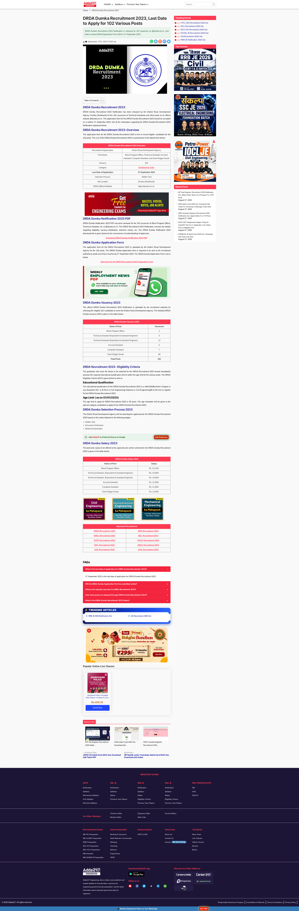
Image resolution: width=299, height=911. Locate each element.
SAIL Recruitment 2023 (104, 550)
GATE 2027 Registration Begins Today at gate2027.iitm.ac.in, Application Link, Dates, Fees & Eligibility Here (194, 225)
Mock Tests (196, 834)
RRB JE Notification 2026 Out (193, 40)
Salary (112, 795)
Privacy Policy (290, 902)
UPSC (112, 857)
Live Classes (197, 838)
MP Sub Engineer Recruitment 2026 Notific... (97, 743)
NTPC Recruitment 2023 (104, 540)
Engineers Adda (144, 813)
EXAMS (107, 4)
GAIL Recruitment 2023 (148, 550)
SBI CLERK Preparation (92, 838)
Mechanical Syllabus (91, 795)
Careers (175, 842)
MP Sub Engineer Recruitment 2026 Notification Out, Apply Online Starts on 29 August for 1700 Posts (196, 195)
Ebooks (195, 846)
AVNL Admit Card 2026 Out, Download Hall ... (125, 743)
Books (194, 850)
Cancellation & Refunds (255, 902)
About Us (168, 834)
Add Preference (161, 437)
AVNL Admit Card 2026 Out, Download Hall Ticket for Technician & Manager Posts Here (194, 205)
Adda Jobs (142, 817)
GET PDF (204, 909)
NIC (193, 788)
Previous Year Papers (136, 4)
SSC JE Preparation (91, 846)
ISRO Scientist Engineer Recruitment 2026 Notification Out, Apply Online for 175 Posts (194, 214)
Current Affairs (170, 813)
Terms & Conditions (275, 902)
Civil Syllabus (88, 799)
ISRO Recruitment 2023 (148, 531)
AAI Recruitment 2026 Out (141, 616)
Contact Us (169, 838)
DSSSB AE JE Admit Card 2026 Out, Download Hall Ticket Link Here (195, 235)
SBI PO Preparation (90, 834)
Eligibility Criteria (144, 799)
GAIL (194, 791)
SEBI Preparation (89, 842)
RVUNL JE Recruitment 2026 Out (194, 33)
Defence (113, 850)
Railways (113, 842)
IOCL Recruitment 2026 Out (192, 26)
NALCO (195, 795)
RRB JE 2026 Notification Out (100, 616)
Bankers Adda (115, 817)
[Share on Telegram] (156, 41)
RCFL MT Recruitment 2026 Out (194, 30)
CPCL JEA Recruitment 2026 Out (194, 23)
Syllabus (119, 4)
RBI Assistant (88, 853)
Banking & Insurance (118, 834)
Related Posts (89, 722)
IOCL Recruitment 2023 (104, 545)
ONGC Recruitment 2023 (148, 545)
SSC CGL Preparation (91, 850)
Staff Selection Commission (121, 838)
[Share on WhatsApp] (151, 41)
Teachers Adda (116, 813)
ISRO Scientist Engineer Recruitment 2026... (152, 743)
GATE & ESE (143, 834)
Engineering (115, 853)
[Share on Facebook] (164, 41)
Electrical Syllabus (90, 803)
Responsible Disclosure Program (231, 902)
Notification (87, 788)
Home (85, 10)
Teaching (113, 846)
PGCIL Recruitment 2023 (148, 540)
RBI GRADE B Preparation (93, 857)
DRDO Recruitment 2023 (104, 531)
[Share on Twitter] (169, 41)
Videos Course (198, 842)
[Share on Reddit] (160, 41)
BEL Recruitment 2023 (148, 536)
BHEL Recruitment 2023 (104, 536)
